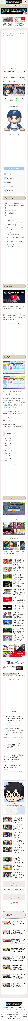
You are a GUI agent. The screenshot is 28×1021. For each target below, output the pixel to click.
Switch (5, 675)
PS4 (20, 673)
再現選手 (11, 675)
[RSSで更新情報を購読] (17, 812)
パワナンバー (10, 190)
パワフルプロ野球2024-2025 (10, 673)
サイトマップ (7, 1009)
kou (14, 803)
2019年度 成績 (9, 186)
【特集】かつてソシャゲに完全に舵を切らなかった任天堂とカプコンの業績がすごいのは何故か (13, 757)
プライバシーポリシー (7, 1007)
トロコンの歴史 (14, 1012)
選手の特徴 (9, 178)
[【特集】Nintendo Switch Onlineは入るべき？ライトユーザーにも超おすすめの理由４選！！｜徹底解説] (19, 654)
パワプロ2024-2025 (20, 675)
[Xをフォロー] (11, 812)
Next (27, 22)
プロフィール (10, 174)
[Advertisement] (14, 51)
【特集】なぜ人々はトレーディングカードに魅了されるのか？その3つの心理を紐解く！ (14, 745)
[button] (22, 99)
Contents (13, 168)
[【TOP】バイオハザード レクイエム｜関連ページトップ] (19, 647)
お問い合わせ (20, 1007)
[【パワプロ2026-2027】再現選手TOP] (8, 647)
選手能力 (9, 182)
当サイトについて (20, 1009)
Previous (1, 22)
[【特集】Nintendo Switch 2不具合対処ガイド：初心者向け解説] (8, 654)
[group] (11, 548)
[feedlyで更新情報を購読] (14, 812)
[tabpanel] (8, 21)
